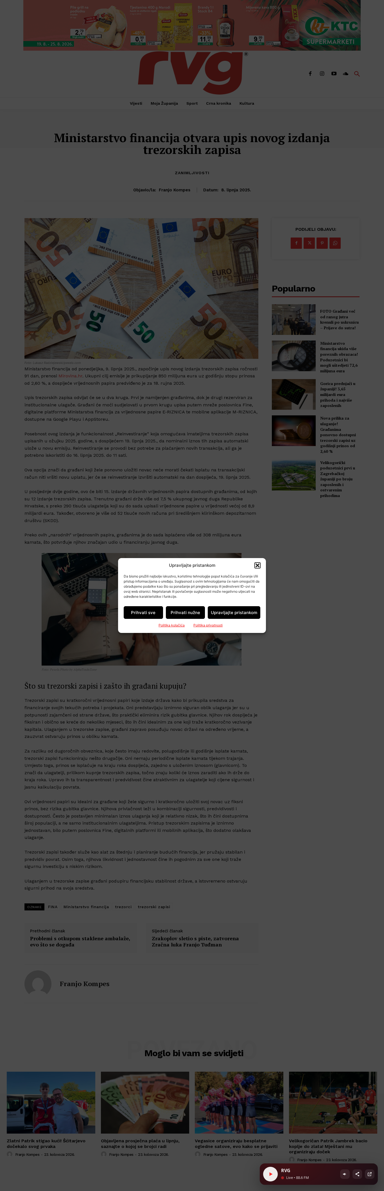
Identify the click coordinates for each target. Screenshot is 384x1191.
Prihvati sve (143, 612)
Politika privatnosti (208, 625)
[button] (257, 565)
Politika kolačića (172, 625)
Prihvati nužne (185, 612)
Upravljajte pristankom (234, 612)
